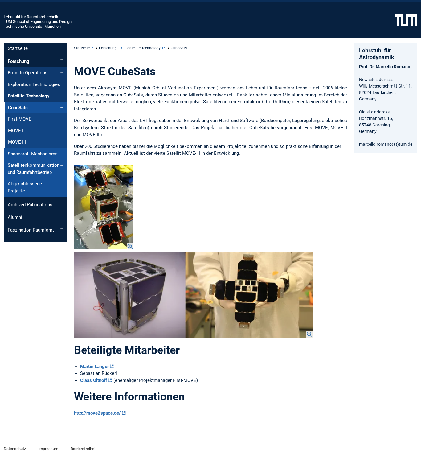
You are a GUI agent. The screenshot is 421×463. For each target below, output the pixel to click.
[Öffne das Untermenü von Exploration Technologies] (62, 84)
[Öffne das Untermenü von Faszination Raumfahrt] (62, 229)
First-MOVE (19, 119)
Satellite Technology (29, 96)
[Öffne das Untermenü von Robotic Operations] (62, 73)
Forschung (18, 61)
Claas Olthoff (93, 380)
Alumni (15, 217)
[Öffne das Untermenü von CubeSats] (62, 107)
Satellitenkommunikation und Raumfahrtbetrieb (33, 168)
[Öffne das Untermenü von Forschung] (62, 60)
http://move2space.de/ (97, 413)
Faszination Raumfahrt (31, 230)
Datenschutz (15, 448)
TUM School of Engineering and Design (38, 21)
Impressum (48, 448)
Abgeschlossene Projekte (25, 187)
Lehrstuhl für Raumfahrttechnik (31, 16)
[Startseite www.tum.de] (406, 20)
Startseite (18, 48)
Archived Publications (30, 204)
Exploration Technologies (34, 84)
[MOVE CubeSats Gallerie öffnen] (103, 207)
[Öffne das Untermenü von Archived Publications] (62, 203)
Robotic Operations (27, 73)
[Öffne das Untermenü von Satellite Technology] (62, 96)
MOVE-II (16, 130)
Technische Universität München (32, 26)
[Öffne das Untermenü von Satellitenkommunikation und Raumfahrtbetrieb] (62, 165)
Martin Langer (94, 366)
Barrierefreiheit (83, 448)
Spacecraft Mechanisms (33, 154)
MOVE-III (17, 142)
